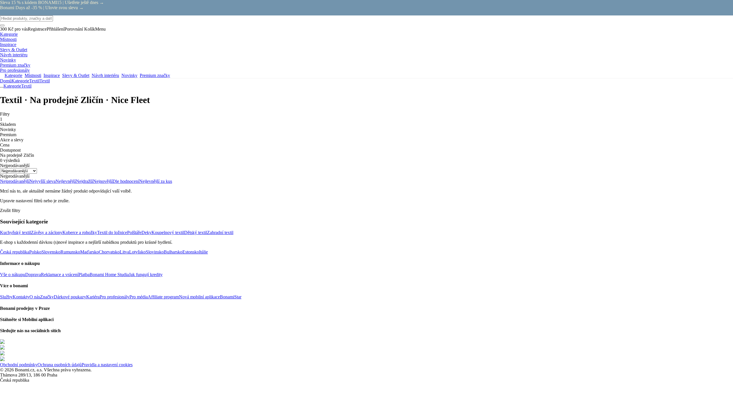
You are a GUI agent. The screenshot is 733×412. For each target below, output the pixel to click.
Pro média (138, 296)
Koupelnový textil (167, 232)
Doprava (33, 274)
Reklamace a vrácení (59, 274)
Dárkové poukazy (70, 296)
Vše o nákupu (12, 274)
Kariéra (93, 296)
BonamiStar (230, 296)
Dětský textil (195, 232)
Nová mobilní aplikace (199, 296)
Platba (84, 274)
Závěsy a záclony (46, 232)
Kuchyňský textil (15, 232)
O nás (34, 296)
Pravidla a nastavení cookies (107, 364)
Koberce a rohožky (79, 232)
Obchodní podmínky (19, 364)
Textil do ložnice (112, 232)
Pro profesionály (114, 296)
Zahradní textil (220, 232)
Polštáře (134, 232)
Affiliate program (163, 296)
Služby (6, 296)
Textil (45, 80)
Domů (5, 80)
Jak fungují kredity (146, 274)
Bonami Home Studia (109, 274)
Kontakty (21, 296)
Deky (146, 232)
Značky (47, 296)
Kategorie (20, 80)
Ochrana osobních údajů (60, 364)
